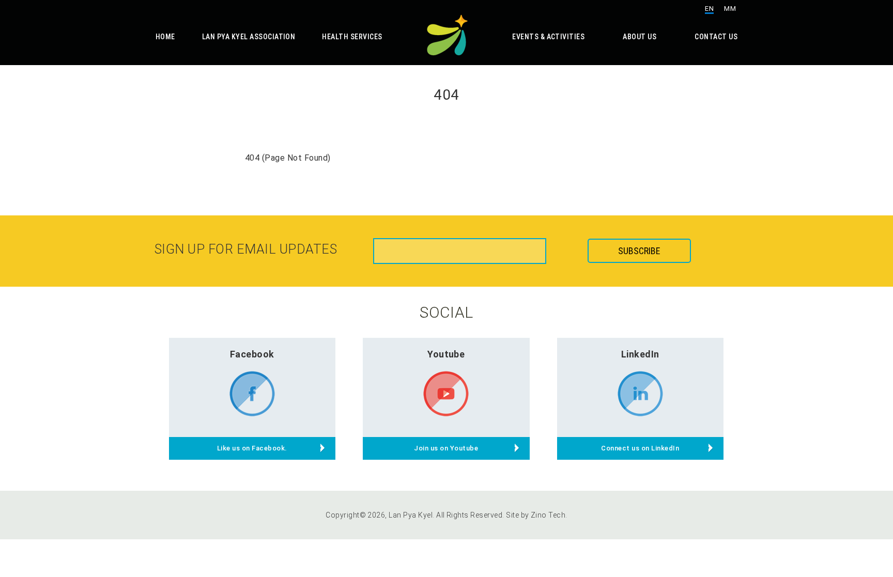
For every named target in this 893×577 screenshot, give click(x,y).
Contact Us (716, 37)
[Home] (446, 32)
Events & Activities (548, 37)
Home (165, 37)
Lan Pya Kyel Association (249, 37)
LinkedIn (640, 354)
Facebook (252, 354)
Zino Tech (548, 515)
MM (730, 8)
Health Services (352, 37)
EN (709, 8)
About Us (639, 37)
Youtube (446, 354)
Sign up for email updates (246, 249)
